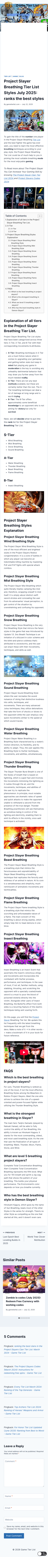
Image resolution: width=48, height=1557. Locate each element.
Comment (10, 1461)
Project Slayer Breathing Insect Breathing (24, 284)
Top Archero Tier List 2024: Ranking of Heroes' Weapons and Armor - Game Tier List (23, 1410)
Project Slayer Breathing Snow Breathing (24, 252)
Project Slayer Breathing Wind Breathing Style (23, 241)
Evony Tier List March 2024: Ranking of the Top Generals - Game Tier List (23, 1390)
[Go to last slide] (7, 1290)
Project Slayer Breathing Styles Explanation (21, 236)
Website (9, 1519)
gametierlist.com (13, 104)
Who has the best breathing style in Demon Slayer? (26, 309)
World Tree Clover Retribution (36, 1236)
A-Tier (13, 229)
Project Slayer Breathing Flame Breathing (24, 279)
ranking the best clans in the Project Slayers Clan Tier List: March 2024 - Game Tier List (23, 1349)
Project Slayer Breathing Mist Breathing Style (23, 247)
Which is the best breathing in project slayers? (26, 293)
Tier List (7, 76)
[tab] (19, 1318)
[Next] (40, 1290)
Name (9, 1496)
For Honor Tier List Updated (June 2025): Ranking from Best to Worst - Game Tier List (24, 1430)
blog (21, 76)
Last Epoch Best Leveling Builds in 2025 (11, 1238)
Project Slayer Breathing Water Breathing (24, 263)
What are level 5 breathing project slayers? (25, 303)
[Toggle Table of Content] (38, 216)
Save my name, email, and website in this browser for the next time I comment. (25, 1527)
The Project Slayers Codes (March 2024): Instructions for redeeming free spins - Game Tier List (23, 1369)
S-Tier (10, 226)
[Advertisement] (24, 50)
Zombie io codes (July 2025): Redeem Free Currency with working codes (23, 1301)
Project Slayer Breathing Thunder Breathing (25, 268)
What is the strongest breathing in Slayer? (25, 298)
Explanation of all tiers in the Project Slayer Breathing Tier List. (23, 221)
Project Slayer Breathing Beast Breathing (23, 274)
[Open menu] (42, 5)
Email (8, 1508)
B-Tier (14, 231)
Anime (15, 76)
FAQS (9, 289)
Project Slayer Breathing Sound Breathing (24, 257)
